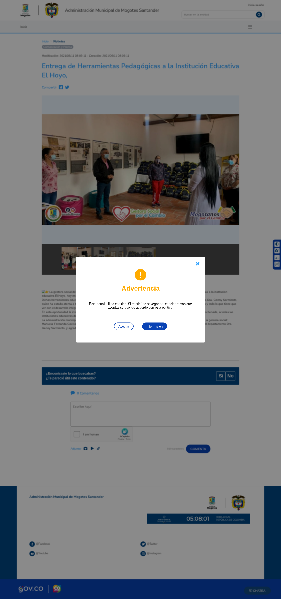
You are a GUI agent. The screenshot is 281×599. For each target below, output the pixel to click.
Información (155, 326)
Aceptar (123, 326)
